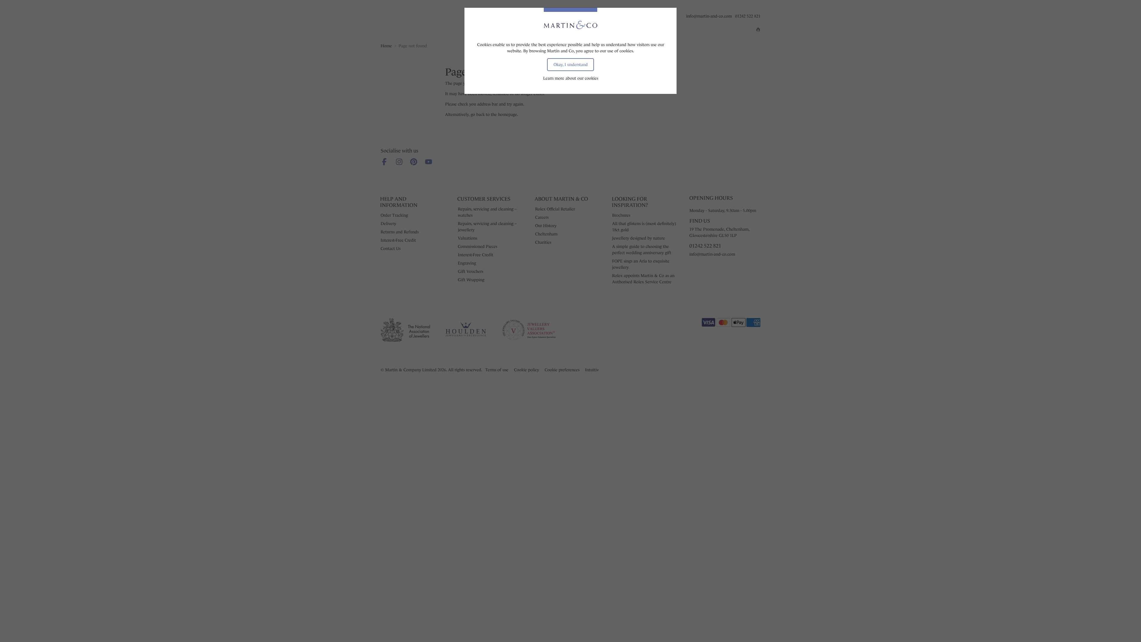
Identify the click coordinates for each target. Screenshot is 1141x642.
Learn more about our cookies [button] (570, 78)
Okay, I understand (571, 64)
